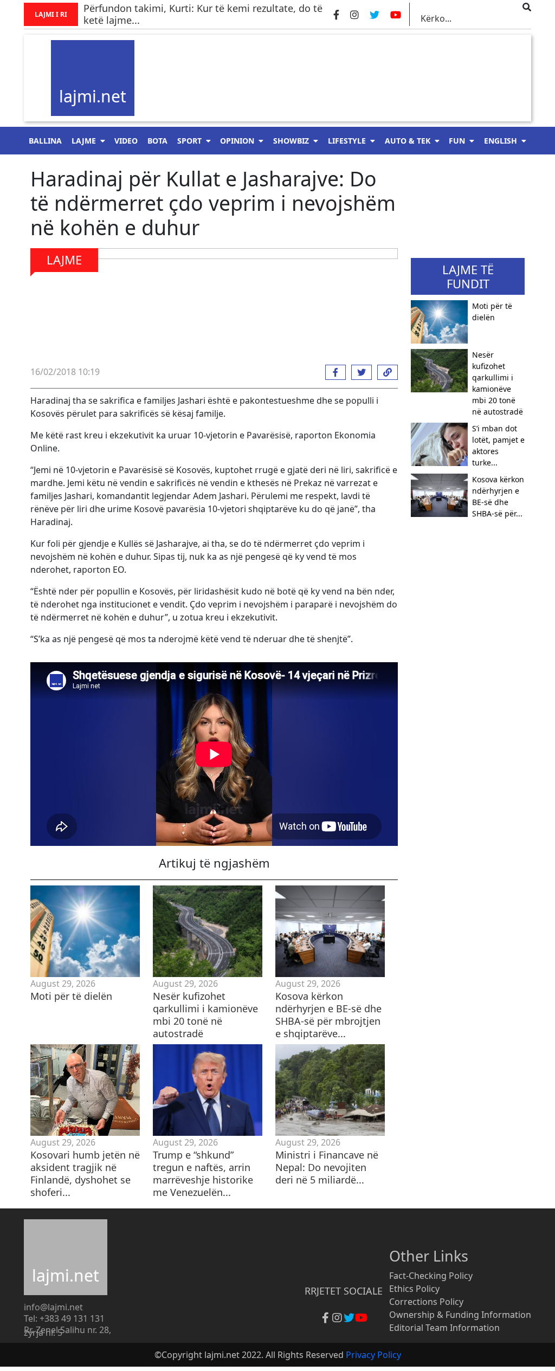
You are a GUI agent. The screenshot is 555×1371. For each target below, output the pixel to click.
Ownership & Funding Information (460, 1315)
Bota (157, 140)
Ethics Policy (414, 1289)
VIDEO (126, 140)
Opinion (237, 140)
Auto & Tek (407, 140)
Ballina (45, 140)
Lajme (84, 140)
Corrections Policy (426, 1302)
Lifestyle (347, 140)
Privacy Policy (373, 1355)
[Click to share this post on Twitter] (359, 372)
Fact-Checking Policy (431, 1276)
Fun (457, 140)
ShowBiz (291, 140)
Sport (189, 140)
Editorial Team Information (444, 1328)
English (500, 140)
